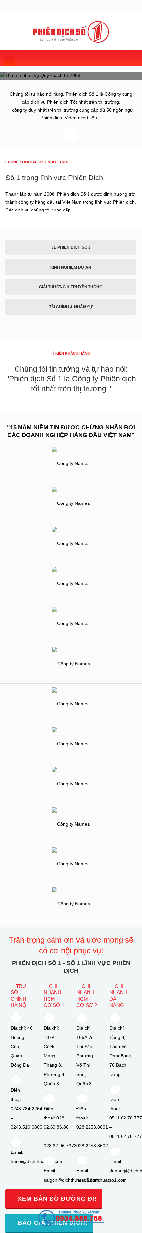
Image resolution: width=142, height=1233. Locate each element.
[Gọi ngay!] (71, 1217)
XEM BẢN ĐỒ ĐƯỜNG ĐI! (56, 1198)
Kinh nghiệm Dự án (70, 267)
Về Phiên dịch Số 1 (70, 247)
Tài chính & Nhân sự (71, 307)
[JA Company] (71, 32)
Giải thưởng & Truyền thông (70, 287)
